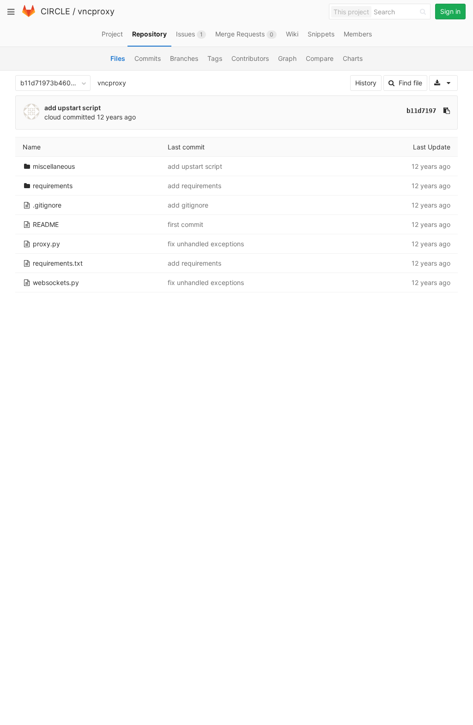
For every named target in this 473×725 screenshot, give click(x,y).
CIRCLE (55, 11)
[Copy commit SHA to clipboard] (446, 110)
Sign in (450, 11)
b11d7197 (421, 110)
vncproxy (96, 11)
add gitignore (188, 205)
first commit (185, 224)
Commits (147, 58)
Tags (214, 58)
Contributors (250, 58)
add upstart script (72, 108)
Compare (320, 58)
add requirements (194, 186)
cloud (52, 117)
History (365, 83)
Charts (353, 58)
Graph (287, 58)
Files (117, 58)
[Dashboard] (28, 15)
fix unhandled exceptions (206, 244)
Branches (184, 58)
